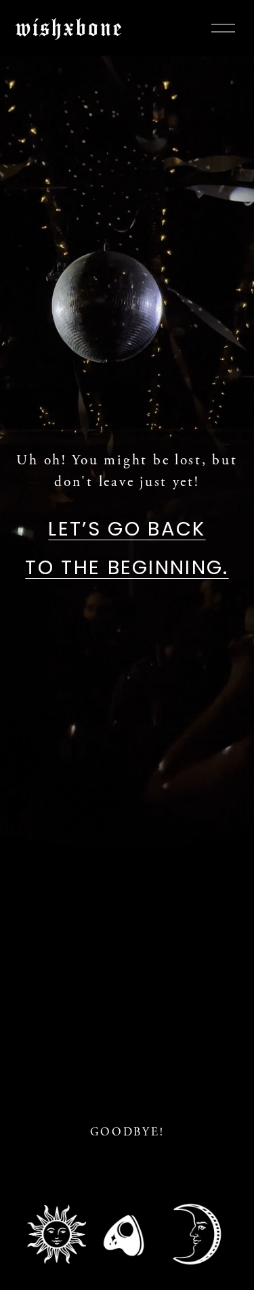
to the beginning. (126, 567)
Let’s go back (126, 528)
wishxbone (69, 27)
